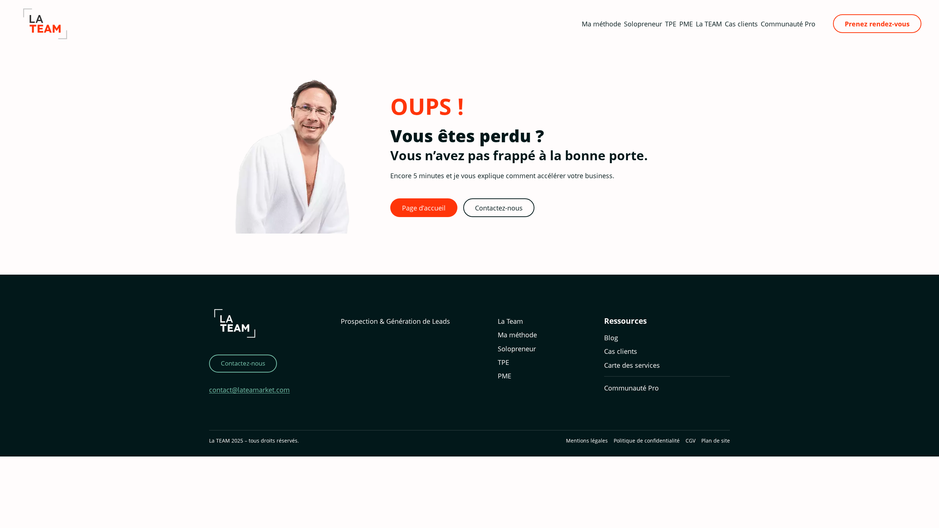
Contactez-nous (499, 207)
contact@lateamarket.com (249, 389)
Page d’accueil (424, 207)
